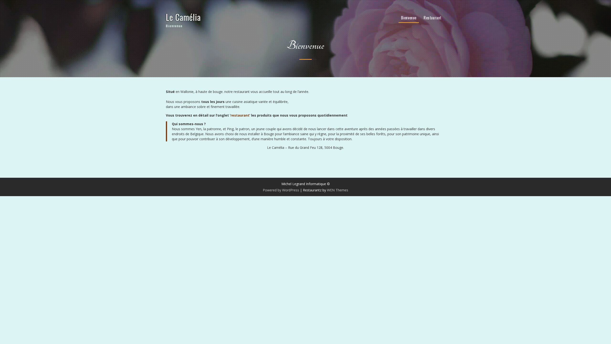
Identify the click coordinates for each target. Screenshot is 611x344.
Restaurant (433, 18)
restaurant (240, 115)
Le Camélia (183, 17)
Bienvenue (408, 18)
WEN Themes (337, 190)
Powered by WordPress (281, 190)
